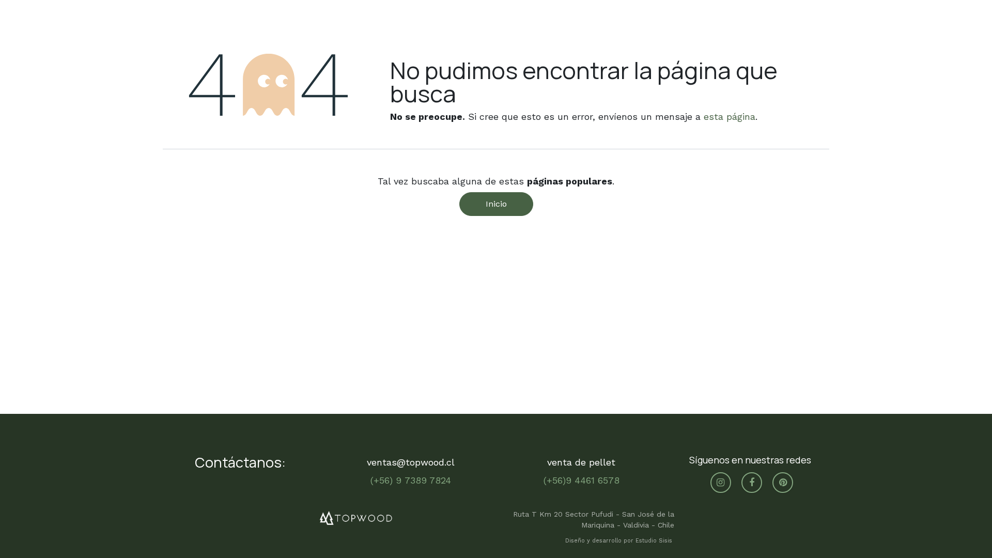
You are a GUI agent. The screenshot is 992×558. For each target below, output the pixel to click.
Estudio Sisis (655, 540)
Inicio (496, 204)
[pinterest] (782, 482)
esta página (729, 116)
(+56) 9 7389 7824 (410, 480)
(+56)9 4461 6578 (581, 480)
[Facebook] (751, 482)
